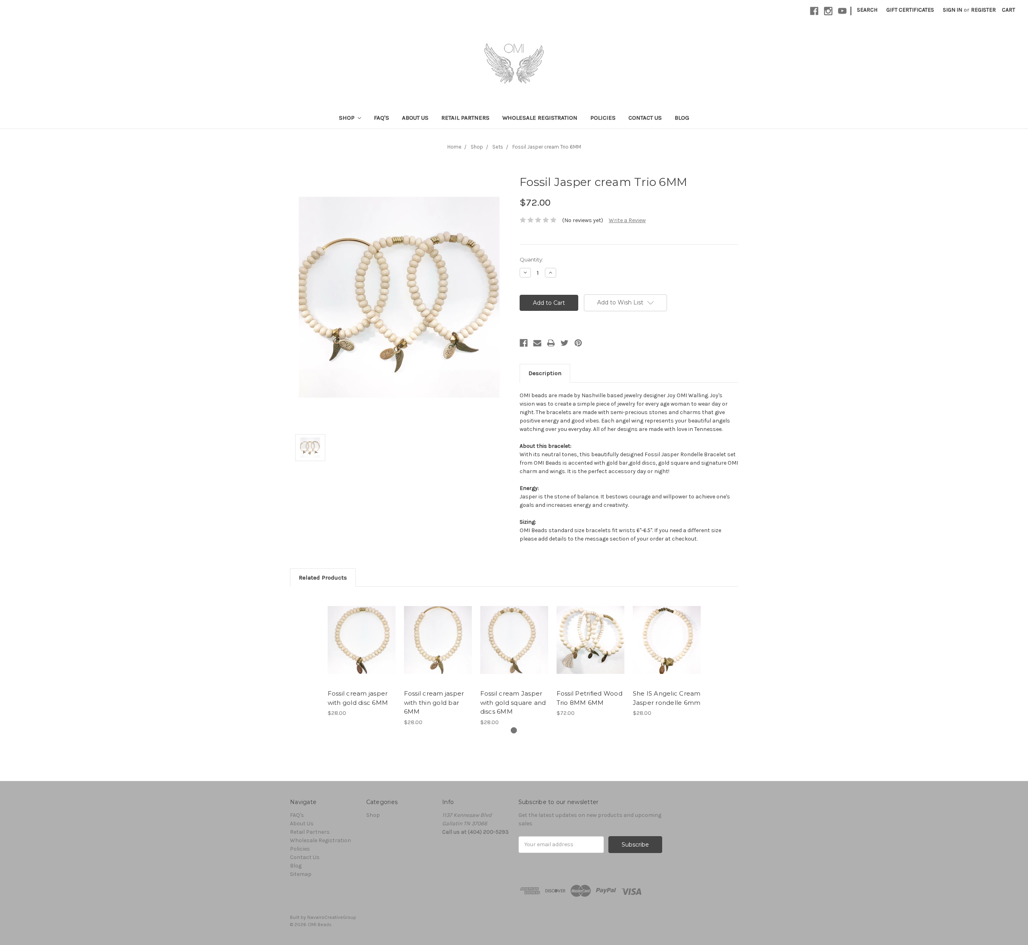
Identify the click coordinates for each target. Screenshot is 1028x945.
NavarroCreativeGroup (331, 917)
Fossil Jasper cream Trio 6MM (546, 147)
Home (454, 147)
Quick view (361, 633)
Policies (603, 117)
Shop (347, 117)
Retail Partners (465, 117)
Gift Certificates (910, 9)
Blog (682, 117)
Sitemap (301, 874)
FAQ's (381, 117)
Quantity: (531, 259)
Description (544, 373)
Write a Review (627, 220)
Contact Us (645, 117)
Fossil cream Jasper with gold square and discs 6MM (513, 702)
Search (867, 9)
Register (983, 9)
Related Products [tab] (323, 577)
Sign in (952, 9)
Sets (497, 147)
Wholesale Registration (539, 117)
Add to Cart (362, 647)
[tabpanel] (361, 656)
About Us (415, 117)
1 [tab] (514, 730)
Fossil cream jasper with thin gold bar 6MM (434, 702)
